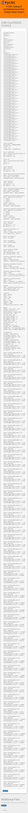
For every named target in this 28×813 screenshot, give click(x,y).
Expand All (4, 805)
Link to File (5, 790)
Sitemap (5, 810)
